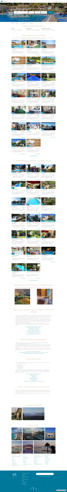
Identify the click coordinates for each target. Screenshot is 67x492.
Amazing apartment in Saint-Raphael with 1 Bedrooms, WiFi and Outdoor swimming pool (25, 48)
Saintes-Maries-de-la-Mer (38, 456)
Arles (13, 458)
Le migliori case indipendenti (33, 378)
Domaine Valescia (29, 65)
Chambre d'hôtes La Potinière (16, 173)
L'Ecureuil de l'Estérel (45, 255)
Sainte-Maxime (47, 458)
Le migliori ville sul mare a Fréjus (33, 332)
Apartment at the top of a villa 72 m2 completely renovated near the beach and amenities (25, 147)
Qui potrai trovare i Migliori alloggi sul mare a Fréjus (33, 326)
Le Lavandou (14, 462)
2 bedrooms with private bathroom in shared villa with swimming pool (52, 222)
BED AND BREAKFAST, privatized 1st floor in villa (34, 173)
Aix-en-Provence (37, 455)
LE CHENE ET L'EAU (44, 189)
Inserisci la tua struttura (26, 473)
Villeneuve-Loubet (15, 465)
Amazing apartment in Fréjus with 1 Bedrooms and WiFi (50, 48)
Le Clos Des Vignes (44, 81)
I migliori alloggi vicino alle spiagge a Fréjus (33, 373)
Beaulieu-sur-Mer (37, 457)
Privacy (23, 475)
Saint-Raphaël (47, 455)
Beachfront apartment (30, 147)
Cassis (13, 457)
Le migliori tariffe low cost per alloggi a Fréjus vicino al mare (33, 381)
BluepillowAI (24, 484)
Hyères (35, 461)
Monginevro (36, 462)
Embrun (46, 461)
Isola (24, 460)
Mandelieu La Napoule (38, 464)
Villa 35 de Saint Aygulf (15, 255)
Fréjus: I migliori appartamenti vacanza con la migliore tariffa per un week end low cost (33, 352)
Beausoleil (24, 456)
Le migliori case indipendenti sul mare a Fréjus (33, 330)
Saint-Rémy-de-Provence (27, 464)
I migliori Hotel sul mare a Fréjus (33, 329)
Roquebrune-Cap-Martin (16, 456)
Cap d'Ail (35, 458)
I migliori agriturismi (33, 379)
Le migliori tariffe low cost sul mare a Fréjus (33, 333)
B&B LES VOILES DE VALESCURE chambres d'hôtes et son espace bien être (37, 222)
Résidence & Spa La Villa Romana (32, 81)
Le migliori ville (33, 380)
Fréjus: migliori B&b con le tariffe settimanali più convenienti (33, 353)
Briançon (46, 456)
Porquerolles (47, 460)
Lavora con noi (24, 481)
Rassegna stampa (25, 479)
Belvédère (47, 457)
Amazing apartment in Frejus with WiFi (17, 65)
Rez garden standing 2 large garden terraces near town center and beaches (23, 114)
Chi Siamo (24, 474)
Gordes (24, 465)
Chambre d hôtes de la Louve (31, 255)
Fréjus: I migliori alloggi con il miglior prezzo (33, 351)
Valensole (13, 460)
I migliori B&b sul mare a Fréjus (33, 328)
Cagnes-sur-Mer (26, 457)
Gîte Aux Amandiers (30, 189)
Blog (23, 480)
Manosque (47, 462)
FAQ (23, 478)
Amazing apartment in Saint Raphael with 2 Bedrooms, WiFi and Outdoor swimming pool (40, 48)
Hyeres (13, 461)
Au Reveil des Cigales (15, 189)
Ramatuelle (25, 461)
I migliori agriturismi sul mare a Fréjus (33, 331)
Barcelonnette (36, 460)
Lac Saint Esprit (14, 222)
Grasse (24, 462)
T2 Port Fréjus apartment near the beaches (33, 114)
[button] (33, 489)
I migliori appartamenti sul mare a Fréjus (33, 327)
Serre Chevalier (14, 464)
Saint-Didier (14, 455)
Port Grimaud (25, 458)
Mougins (46, 464)
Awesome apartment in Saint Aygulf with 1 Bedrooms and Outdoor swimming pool (54, 65)
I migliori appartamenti (33, 374)
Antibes (24, 455)
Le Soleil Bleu (44, 173)
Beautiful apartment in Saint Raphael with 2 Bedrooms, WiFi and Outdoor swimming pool (25, 81)
